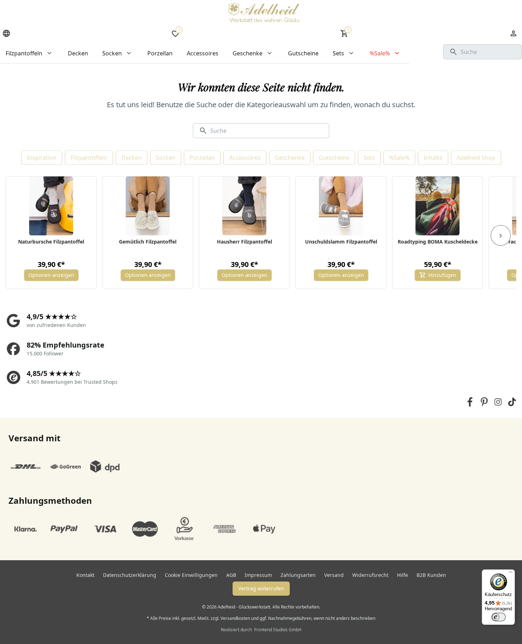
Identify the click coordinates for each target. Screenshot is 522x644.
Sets (369, 158)
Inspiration (41, 158)
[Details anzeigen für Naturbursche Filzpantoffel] (51, 205)
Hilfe (402, 575)
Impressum (258, 575)
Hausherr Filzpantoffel (244, 241)
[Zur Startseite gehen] (263, 12)
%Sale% (399, 158)
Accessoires (245, 158)
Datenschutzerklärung (129, 575)
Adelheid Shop (476, 158)
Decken (131, 158)
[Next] (501, 235)
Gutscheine (334, 158)
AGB (231, 575)
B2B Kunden (431, 575)
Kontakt (85, 575)
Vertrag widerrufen (261, 588)
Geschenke (290, 158)
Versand (334, 575)
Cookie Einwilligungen (191, 575)
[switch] (498, 617)
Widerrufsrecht (370, 575)
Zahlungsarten (298, 575)
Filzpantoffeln (89, 158)
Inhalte (433, 158)
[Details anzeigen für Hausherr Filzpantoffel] (244, 205)
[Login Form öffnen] (513, 33)
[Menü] (510, 573)
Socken (165, 158)
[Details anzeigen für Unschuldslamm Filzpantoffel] (341, 205)
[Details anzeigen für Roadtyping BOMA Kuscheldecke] (437, 205)
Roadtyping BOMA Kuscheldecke (438, 241)
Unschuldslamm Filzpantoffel (341, 241)
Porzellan (202, 158)
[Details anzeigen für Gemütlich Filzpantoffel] (148, 205)
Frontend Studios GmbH (277, 630)
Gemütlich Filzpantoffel (147, 241)
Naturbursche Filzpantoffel (51, 241)
